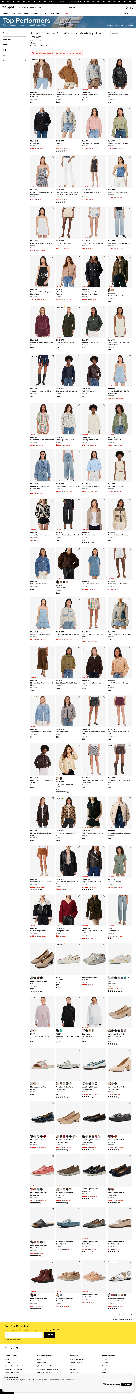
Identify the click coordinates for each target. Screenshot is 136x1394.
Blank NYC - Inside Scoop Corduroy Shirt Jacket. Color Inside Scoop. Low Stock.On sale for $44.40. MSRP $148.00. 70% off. (94, 917)
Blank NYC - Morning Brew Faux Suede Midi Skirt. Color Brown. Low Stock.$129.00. (42, 669)
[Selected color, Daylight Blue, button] (83, 1030)
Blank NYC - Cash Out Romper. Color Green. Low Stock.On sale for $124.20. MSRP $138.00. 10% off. (120, 868)
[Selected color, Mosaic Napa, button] (31, 1083)
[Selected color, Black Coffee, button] (109, 290)
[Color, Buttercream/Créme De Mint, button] (35, 1030)
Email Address (12, 1335)
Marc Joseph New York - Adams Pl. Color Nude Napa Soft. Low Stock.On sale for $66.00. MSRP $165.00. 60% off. (68, 1285)
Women (43, 46)
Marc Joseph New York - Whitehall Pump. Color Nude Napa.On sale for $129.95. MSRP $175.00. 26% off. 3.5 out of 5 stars (120, 1073)
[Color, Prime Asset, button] (67, 582)
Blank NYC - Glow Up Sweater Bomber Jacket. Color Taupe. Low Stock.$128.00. (120, 620)
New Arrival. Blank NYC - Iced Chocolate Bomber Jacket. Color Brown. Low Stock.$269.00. (94, 669)
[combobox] (42, 7)
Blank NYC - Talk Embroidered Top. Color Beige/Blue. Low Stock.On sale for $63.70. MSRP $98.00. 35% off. (120, 472)
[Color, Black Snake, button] (67, 1083)
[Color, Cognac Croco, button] (122, 1295)
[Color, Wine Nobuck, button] (67, 1189)
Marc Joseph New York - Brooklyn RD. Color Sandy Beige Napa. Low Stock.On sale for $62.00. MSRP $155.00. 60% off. (94, 1285)
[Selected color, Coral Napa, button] (31, 1189)
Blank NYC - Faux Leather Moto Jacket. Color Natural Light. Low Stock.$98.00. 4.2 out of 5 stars (68, 768)
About (7, 1359)
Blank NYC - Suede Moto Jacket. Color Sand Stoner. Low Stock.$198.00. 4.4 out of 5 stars (94, 521)
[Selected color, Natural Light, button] (57, 778)
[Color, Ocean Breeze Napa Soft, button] (60, 1295)
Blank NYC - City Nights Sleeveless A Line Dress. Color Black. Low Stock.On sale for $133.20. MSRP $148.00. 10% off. (94, 179)
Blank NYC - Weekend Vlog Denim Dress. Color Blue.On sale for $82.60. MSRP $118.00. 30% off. (42, 620)
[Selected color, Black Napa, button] (83, 1136)
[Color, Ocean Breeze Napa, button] (38, 1189)
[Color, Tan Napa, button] (35, 1189)
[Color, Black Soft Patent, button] (118, 1030)
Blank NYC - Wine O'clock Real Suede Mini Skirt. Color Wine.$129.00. (120, 717)
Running (105, 1369)
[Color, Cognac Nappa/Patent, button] (112, 1189)
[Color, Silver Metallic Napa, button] (86, 1136)
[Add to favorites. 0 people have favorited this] (52, 59)
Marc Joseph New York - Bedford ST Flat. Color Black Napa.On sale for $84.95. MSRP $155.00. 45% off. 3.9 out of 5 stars (94, 1126)
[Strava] (17, 1347)
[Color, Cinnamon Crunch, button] (112, 290)
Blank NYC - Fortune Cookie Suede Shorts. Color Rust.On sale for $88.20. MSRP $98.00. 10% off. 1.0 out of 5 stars (42, 868)
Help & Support (128, 13)
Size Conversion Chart (78, 1359)
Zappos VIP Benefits (12, 1373)
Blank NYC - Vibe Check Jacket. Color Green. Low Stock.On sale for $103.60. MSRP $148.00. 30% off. (120, 424)
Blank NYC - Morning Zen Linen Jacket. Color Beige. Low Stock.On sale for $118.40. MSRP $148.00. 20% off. (94, 424)
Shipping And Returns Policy (47, 1369)
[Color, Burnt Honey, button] (89, 1030)
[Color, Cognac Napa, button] (38, 977)
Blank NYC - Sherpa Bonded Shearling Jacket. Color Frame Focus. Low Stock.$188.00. (120, 819)
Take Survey (74, 1369)
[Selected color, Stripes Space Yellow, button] (109, 977)
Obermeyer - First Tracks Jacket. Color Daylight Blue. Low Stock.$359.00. (94, 1020)
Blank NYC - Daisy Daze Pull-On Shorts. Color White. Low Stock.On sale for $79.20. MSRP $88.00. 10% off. (120, 570)
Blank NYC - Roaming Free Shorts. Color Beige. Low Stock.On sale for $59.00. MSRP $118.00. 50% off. (68, 229)
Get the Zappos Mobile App (15, 1366)
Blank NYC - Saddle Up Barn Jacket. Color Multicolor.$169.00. (94, 328)
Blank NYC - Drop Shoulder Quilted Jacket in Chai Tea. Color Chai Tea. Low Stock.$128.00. (68, 80)
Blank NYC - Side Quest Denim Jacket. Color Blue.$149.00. (42, 570)
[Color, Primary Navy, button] (125, 977)
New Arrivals (106, 1366)
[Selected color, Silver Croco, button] (109, 1295)
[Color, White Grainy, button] (64, 1083)
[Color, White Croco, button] (118, 1295)
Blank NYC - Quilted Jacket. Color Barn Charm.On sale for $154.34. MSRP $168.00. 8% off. (42, 129)
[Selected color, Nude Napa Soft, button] (57, 1136)
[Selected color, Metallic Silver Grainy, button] (57, 1083)
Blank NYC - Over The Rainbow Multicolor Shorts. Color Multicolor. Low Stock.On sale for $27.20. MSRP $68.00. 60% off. (94, 620)
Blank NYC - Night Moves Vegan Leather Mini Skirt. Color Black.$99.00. (94, 717)
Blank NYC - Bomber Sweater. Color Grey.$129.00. (68, 717)
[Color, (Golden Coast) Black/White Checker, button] (118, 977)
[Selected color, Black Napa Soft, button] (31, 1242)
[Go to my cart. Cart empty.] (132, 7)
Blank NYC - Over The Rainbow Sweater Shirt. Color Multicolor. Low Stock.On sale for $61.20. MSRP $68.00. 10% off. (42, 424)
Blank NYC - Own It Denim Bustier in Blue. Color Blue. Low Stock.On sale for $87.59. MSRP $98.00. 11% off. (120, 179)
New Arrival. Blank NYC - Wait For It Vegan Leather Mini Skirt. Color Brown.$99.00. (120, 768)
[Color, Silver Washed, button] (86, 1083)
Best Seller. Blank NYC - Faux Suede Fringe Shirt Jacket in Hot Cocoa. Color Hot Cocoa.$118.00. (42, 80)
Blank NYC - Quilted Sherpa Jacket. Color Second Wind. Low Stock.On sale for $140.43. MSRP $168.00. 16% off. (42, 917)
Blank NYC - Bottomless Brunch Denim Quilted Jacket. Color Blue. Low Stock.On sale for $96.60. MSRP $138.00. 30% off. (42, 472)
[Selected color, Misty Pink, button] (31, 1030)
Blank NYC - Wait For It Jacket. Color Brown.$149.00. (94, 377)
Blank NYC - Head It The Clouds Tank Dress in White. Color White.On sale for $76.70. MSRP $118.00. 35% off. (42, 229)
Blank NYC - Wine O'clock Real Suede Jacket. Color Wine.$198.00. (42, 328)
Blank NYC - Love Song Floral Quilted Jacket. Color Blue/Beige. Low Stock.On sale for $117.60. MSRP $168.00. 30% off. (68, 620)
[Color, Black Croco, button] (115, 1295)
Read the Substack (78, 2)
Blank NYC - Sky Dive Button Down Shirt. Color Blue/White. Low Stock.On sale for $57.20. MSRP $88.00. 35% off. (94, 472)
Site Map (73, 1366)
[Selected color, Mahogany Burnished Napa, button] (31, 1295)
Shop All (130, 26)
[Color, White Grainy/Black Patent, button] (96, 1083)
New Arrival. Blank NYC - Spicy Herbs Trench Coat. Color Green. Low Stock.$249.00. (68, 328)
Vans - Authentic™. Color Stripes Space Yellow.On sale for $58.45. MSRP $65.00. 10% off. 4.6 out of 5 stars (120, 967)
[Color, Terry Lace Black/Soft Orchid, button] (115, 977)
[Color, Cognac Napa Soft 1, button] (35, 1242)
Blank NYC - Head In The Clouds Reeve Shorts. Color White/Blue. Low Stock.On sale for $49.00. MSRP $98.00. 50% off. (94, 229)
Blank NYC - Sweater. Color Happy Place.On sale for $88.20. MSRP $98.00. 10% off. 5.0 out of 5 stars (68, 129)
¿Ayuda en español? (44, 1366)
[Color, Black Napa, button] (115, 1030)
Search (72, 7)
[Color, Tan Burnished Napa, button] (60, 1083)
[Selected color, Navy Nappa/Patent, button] (109, 1189)
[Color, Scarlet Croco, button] (112, 1295)
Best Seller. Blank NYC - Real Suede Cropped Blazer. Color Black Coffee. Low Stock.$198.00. (120, 278)
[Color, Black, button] (64, 582)
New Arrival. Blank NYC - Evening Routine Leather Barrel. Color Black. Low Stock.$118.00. (68, 521)
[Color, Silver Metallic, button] (38, 1136)
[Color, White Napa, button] (99, 1136)
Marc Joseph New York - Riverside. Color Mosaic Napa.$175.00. (42, 1073)
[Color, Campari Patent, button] (44, 1136)
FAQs (39, 1359)
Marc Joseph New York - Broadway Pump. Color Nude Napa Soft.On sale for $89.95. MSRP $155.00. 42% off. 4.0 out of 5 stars (68, 1126)
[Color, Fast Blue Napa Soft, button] (60, 1189)
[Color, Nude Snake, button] (35, 1083)
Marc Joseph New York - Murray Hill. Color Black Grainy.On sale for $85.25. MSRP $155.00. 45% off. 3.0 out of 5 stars (120, 1126)
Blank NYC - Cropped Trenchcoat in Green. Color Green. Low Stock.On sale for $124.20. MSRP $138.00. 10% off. (120, 129)
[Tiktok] (11, 1347)
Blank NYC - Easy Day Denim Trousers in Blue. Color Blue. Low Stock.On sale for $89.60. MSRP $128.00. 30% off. (68, 472)
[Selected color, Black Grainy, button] (109, 1136)
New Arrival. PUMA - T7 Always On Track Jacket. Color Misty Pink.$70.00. (42, 1020)
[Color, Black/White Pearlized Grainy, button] (89, 1083)
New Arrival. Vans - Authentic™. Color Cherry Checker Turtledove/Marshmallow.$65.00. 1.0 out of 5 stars (68, 967)
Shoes (104, 1373)
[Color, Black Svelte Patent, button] (64, 1189)
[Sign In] (126, 7)
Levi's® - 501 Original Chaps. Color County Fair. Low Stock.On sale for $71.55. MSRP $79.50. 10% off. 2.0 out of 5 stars (120, 917)
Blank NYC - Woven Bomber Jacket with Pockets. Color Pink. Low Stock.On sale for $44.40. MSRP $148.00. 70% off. (68, 278)
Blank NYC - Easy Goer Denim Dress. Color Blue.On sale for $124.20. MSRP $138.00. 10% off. (94, 570)
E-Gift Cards (74, 1373)
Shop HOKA (120, 26)
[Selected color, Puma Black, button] (57, 1030)
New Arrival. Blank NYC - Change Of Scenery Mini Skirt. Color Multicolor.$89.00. (42, 377)
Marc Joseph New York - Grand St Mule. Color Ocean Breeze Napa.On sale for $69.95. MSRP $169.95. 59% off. (68, 1232)
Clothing (105, 1363)
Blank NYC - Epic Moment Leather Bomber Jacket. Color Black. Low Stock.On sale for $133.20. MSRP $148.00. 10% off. (68, 868)
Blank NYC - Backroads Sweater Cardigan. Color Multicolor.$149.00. (120, 521)
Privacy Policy (70, 1380)
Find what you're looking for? (121, 1319)
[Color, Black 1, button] (86, 1030)
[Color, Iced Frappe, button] (60, 582)
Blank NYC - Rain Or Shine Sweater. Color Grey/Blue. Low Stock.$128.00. (94, 80)
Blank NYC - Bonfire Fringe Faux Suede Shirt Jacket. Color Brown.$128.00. (42, 768)
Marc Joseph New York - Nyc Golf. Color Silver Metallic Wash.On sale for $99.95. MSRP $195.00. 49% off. (94, 967)
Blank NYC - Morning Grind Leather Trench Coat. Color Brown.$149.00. (42, 819)
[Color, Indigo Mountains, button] (93, 1030)
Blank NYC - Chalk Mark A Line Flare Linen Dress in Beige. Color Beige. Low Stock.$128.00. (120, 328)
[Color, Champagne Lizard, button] (125, 1030)
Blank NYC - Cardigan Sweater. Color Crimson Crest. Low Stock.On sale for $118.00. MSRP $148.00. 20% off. (68, 917)
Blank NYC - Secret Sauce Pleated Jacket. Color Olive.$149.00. (68, 669)
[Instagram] (6, 1347)
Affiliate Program (76, 1363)
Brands (104, 1359)
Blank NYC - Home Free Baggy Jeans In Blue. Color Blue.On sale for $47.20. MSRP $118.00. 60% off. (120, 229)
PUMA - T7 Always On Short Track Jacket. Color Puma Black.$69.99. (68, 1020)
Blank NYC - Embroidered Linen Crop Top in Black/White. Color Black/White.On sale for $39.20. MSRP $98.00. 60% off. (42, 278)
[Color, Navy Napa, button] (35, 977)
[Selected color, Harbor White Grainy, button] (83, 1083)
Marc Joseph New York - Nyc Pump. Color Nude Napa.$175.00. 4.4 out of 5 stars (42, 967)
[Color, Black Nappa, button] (41, 977)
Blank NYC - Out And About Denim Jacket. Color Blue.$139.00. (68, 377)
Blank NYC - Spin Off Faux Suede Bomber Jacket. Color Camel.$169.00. (120, 669)
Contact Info (41, 1363)
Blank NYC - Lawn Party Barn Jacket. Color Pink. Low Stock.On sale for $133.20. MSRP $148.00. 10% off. (94, 129)
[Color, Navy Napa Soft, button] (67, 1136)
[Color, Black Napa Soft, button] (60, 1136)
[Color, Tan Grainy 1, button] (115, 1136)
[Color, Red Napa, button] (64, 1136)
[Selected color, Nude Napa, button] (31, 977)
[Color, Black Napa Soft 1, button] (41, 1242)
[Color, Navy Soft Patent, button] (122, 1030)
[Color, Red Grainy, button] (112, 1136)
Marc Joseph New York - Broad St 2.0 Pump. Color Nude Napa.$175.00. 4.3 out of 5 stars (120, 1020)
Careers (8, 1363)
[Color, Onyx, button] (60, 778)
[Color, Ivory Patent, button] (35, 1136)
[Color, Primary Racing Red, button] (122, 977)
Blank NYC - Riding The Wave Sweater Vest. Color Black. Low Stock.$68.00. (94, 819)
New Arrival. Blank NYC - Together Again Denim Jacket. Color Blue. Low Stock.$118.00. (42, 717)
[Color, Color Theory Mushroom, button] (112, 977)
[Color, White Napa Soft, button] (44, 1242)
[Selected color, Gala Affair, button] (57, 582)
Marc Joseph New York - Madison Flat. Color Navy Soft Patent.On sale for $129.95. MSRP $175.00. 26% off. (42, 1126)
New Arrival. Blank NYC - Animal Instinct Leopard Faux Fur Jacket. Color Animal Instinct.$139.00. (68, 819)
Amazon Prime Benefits (13, 1369)
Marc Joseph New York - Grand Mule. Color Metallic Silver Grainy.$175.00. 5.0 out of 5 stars (68, 1073)
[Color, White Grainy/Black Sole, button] (93, 1083)
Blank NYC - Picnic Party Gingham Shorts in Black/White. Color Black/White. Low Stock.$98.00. (94, 768)
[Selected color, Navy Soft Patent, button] (31, 1136)
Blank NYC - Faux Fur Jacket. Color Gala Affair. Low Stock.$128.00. (68, 570)
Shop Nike (109, 26)
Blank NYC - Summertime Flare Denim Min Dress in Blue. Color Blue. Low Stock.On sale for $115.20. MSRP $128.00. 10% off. (120, 377)
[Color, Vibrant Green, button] (60, 1030)
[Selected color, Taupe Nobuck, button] (57, 1189)
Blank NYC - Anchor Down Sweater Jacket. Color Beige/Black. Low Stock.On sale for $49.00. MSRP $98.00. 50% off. (42, 521)
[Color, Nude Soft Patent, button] (73, 1136)
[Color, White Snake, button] (38, 1083)
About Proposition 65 (45, 1373)
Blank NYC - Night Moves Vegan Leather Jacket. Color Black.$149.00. (120, 80)
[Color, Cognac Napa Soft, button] (70, 1189)
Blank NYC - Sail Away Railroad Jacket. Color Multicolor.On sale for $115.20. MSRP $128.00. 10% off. (68, 424)
